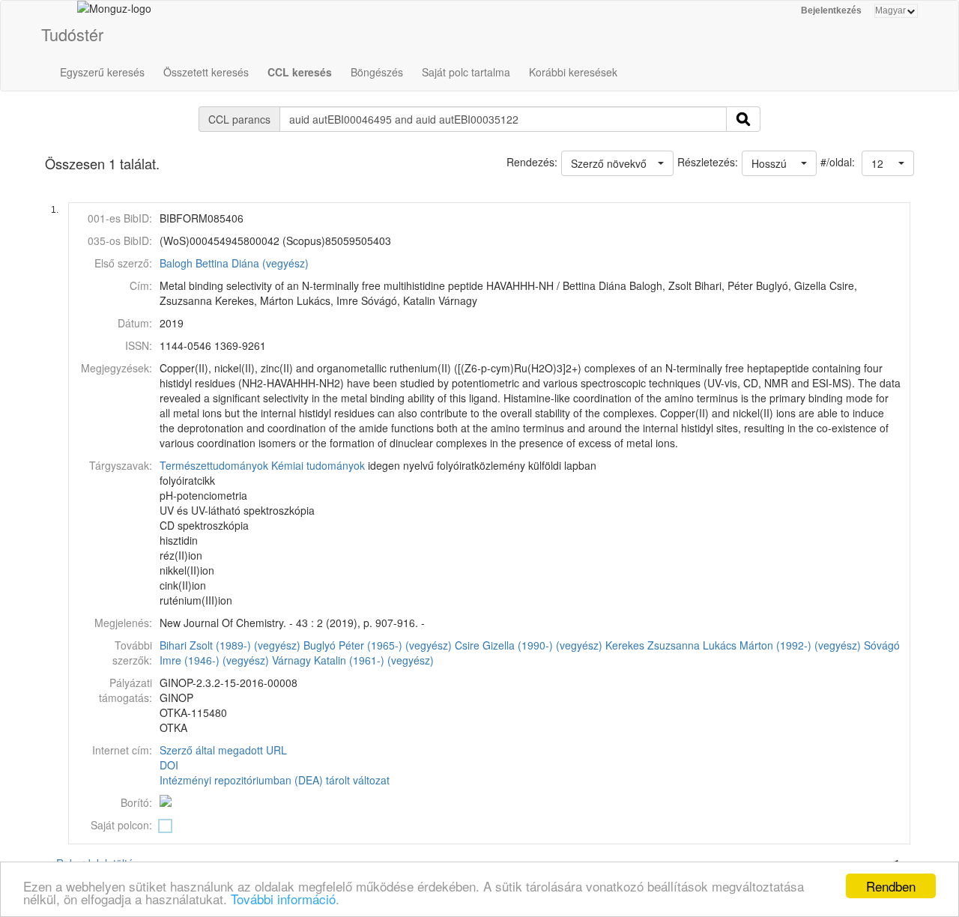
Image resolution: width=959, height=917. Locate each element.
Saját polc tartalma (466, 71)
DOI (169, 764)
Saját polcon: (121, 824)
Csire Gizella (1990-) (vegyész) (528, 645)
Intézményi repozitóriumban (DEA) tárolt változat (275, 779)
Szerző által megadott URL (223, 749)
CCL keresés (299, 71)
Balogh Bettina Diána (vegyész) (234, 262)
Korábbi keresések (573, 71)
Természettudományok (214, 465)
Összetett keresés (206, 71)
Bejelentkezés (831, 10)
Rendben (891, 886)
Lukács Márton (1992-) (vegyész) (782, 645)
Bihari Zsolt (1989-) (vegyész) (230, 645)
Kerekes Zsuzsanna (652, 645)
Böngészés (377, 71)
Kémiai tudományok (318, 465)
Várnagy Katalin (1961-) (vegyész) (353, 660)
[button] (888, 163)
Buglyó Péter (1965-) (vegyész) (377, 645)
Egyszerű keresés (102, 71)
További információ (283, 898)
